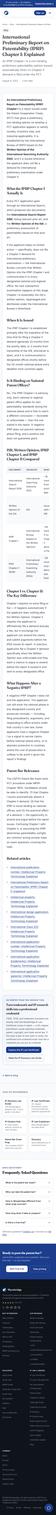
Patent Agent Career (38, 1421)
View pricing (39, 1269)
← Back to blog (10, 1075)
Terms (18, 1507)
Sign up (40, 13)
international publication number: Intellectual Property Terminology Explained (28, 872)
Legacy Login (8, 1484)
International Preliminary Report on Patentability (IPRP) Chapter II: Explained (30, 887)
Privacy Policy (8, 1470)
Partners (6, 1355)
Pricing (5, 1460)
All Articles (6, 1417)
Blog (12, 24)
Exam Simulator (36, 1327)
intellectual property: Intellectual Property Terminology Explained (24, 902)
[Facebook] (7, 1307)
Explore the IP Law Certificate (24, 1050)
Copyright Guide (37, 1402)
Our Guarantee (8, 1332)
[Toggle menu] (49, 12)
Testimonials (7, 1327)
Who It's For (7, 1337)
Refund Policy (8, 1479)
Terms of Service (9, 1474)
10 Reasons (7, 1341)
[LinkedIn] (15, 1307)
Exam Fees (7, 1394)
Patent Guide (35, 1393)
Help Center (7, 1375)
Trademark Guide (37, 1398)
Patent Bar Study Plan (11, 1389)
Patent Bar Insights (38, 1440)
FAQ (4, 1408)
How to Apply (35, 1435)
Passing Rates (8, 1346)
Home (4, 24)
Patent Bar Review (38, 1323)
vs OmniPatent (36, 1355)
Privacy (10, 1507)
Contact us (28, 1231)
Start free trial (17, 1268)
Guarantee (37, 1507)
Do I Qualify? (7, 1398)
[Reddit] (19, 1307)
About (4, 1456)
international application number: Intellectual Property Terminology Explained (28, 946)
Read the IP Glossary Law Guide (25, 1058)
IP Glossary (34, 1412)
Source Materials (9, 1413)
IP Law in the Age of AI (39, 1380)
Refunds (27, 1507)
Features (6, 1323)
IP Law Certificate (37, 1375)
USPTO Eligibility (37, 1430)
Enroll (4, 1465)
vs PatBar (34, 1359)
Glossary (6, 1403)
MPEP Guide (7, 1385)
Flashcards (34, 1332)
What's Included (36, 1318)
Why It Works (8, 1318)
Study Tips (6, 1380)
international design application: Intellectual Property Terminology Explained (30, 916)
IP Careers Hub (36, 1416)
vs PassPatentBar (37, 1364)
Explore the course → (44, 3)
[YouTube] (11, 1307)
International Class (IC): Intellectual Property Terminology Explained (25, 931)
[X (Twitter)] (3, 1307)
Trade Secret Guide (38, 1407)
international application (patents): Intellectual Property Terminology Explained (29, 976)
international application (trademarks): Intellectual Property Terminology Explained (30, 961)
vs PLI (32, 1345)
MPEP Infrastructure (11, 1351)
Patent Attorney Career (40, 1426)
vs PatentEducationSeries (41, 1350)
